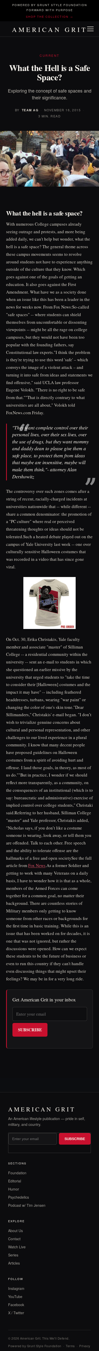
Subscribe (30, 1029)
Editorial (14, 1180)
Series (13, 1254)
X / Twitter (16, 1312)
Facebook (16, 1304)
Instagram (16, 1288)
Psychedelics (18, 1197)
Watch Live (17, 1246)
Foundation (17, 1172)
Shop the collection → (49, 16)
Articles (14, 1263)
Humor (13, 1189)
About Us (15, 1230)
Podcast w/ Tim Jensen (26, 1205)
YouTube (15, 1296)
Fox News (36, 865)
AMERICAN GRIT (49, 29)
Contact (14, 1238)
